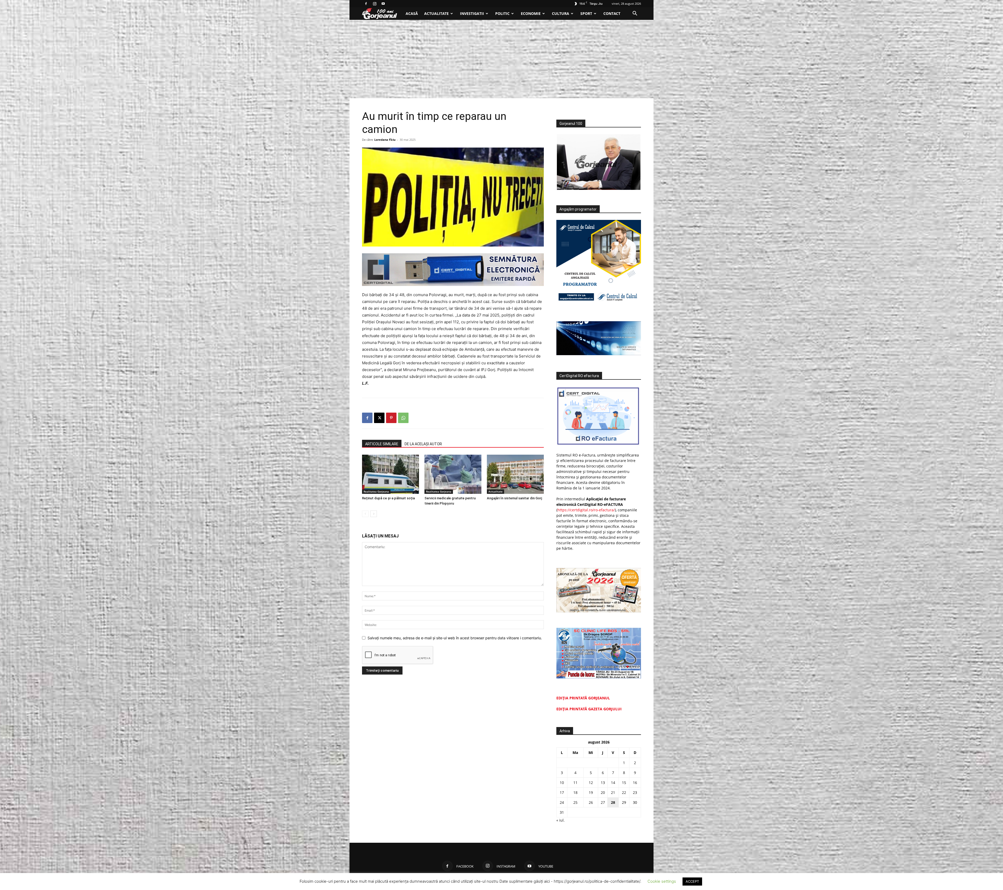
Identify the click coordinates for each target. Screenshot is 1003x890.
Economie (531, 13)
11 (575, 782)
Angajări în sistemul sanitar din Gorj (514, 498)
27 (603, 802)
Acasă (412, 13)
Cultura (560, 13)
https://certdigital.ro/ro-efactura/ (586, 509)
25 (575, 802)
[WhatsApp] (403, 418)
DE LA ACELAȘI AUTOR (423, 444)
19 (591, 792)
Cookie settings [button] (662, 881)
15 (624, 782)
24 (562, 802)
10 (562, 782)
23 (635, 792)
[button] (634, 13)
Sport (586, 13)
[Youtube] (383, 3)
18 (575, 792)
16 (635, 782)
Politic (502, 13)
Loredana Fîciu (384, 140)
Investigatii (472, 13)
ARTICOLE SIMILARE (381, 444)
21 (613, 792)
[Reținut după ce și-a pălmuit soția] (390, 474)
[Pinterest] (391, 418)
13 (603, 782)
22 (624, 792)
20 (603, 792)
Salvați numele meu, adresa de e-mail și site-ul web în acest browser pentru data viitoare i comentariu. (455, 638)
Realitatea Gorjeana (376, 491)
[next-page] (373, 514)
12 (591, 782)
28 (613, 802)
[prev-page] (365, 514)
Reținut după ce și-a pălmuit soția (388, 498)
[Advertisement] (501, 59)
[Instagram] (374, 3)
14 (613, 782)
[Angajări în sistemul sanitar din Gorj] (515, 474)
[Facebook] (366, 3)
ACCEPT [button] (692, 881)
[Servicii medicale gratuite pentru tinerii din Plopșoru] (452, 474)
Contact (611, 13)
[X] (379, 418)
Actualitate (436, 13)
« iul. (560, 820)
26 (591, 802)
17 (562, 792)
